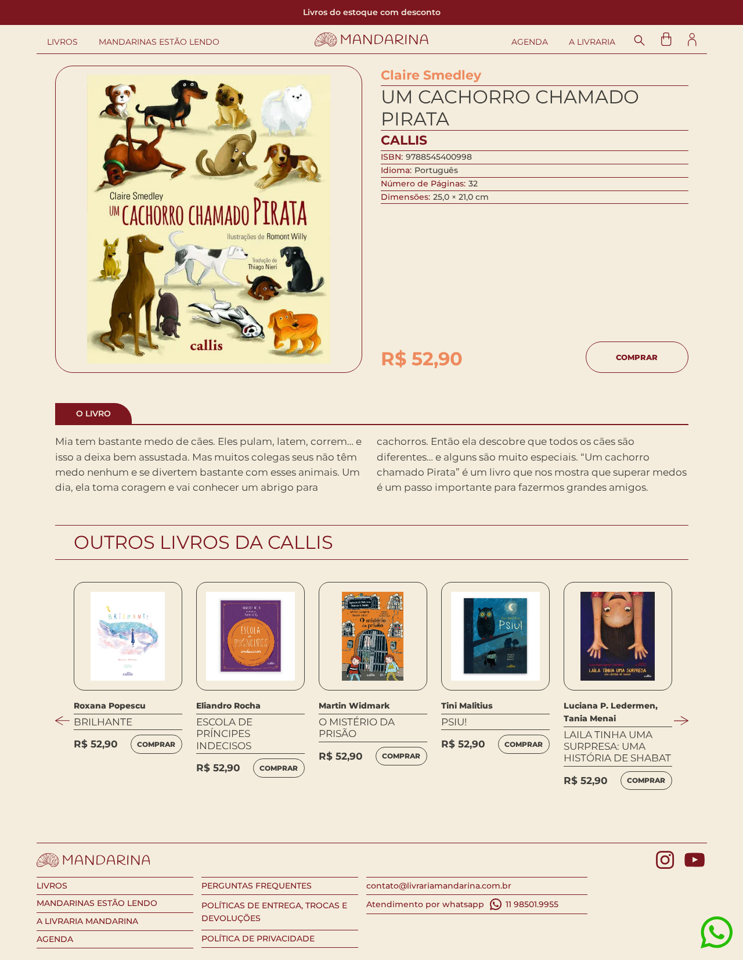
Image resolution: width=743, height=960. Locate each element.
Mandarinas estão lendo (159, 42)
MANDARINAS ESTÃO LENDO (97, 903)
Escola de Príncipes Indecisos (224, 734)
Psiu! (454, 722)
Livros (62, 42)
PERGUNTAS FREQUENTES (256, 885)
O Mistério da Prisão (357, 727)
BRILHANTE (103, 722)
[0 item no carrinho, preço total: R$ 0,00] (666, 39)
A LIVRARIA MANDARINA (87, 921)
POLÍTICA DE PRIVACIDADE (258, 938)
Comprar (637, 357)
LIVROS (52, 885)
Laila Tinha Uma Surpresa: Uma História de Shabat (617, 746)
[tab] (93, 414)
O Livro (93, 413)
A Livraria (592, 42)
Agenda (529, 42)
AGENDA (55, 939)
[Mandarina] (372, 39)
